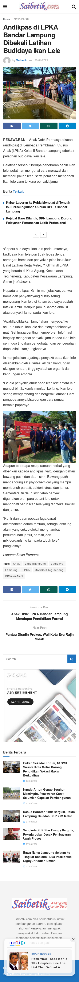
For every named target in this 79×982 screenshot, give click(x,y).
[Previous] (36, 235)
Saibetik (21, 60)
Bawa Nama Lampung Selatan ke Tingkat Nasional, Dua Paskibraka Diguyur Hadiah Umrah (47, 856)
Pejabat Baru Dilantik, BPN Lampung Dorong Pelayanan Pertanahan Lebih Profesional (39, 220)
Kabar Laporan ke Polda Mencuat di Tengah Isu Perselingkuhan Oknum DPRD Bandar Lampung (38, 207)
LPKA (26, 570)
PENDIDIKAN (21, 19)
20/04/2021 (41, 60)
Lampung (11, 570)
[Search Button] (71, 659)
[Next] (43, 235)
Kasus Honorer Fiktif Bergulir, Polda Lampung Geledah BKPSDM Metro (49, 814)
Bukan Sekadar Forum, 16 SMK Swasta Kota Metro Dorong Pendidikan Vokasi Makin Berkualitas (45, 769)
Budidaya (57, 563)
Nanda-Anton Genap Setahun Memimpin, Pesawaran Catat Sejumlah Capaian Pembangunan (47, 793)
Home (6, 19)
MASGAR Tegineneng (49, 570)
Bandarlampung (35, 563)
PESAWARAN (14, 576)
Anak (16, 563)
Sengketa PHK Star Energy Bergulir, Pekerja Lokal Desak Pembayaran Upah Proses (48, 834)
